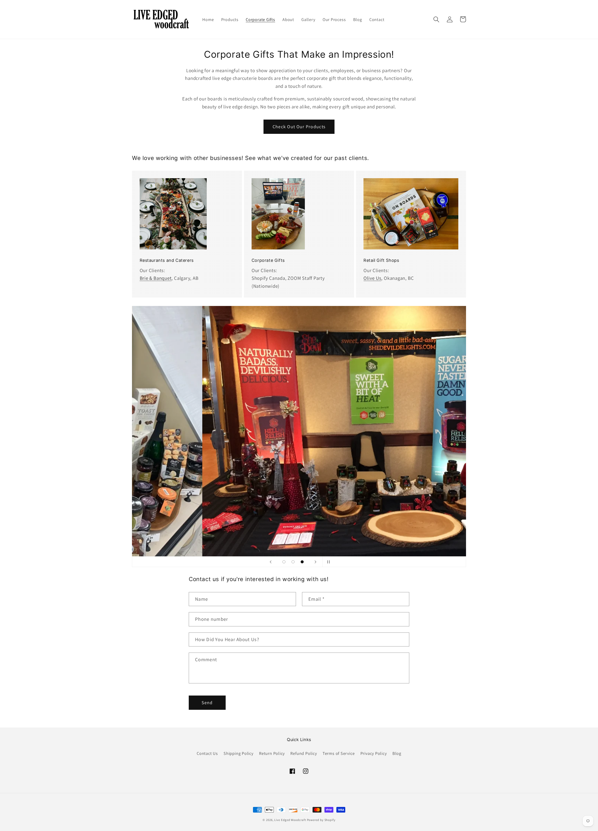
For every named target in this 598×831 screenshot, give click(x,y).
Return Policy (272, 753)
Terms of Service (339, 753)
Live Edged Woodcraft (290, 820)
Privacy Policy (373, 753)
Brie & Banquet (156, 278)
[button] (436, 19)
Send (207, 703)
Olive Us (372, 278)
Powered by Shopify (321, 820)
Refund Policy (303, 753)
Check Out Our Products (299, 127)
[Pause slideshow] (327, 562)
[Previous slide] (270, 562)
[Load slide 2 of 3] (293, 561)
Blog (396, 753)
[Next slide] (315, 562)
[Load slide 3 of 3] (302, 561)
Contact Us (207, 753)
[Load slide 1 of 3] (283, 561)
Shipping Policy (238, 753)
